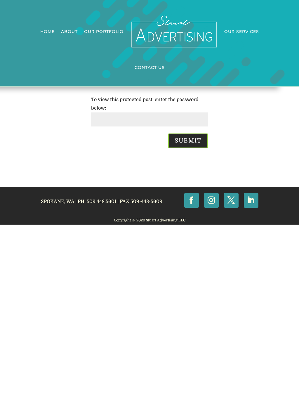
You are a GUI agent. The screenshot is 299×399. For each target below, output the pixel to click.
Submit (188, 140)
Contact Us (150, 67)
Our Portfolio (104, 31)
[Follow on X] (231, 200)
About (69, 31)
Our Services (241, 31)
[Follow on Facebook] (191, 200)
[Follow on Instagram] (211, 200)
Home (47, 31)
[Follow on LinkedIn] (251, 200)
